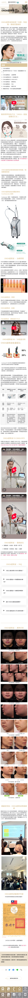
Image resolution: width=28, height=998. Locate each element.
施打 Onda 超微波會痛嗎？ (13, 602)
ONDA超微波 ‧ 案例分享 (9, 86)
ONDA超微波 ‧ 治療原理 (9, 75)
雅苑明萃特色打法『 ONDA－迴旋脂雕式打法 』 (14, 71)
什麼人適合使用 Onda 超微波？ (14, 570)
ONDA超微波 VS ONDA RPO (10, 79)
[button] (14, 570)
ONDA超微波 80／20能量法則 (10, 77)
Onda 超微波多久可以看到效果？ (15, 611)
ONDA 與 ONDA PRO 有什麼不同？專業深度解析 (13, 445)
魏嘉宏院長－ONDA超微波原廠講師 (12, 89)
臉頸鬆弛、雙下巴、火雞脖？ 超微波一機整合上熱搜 (14, 554)
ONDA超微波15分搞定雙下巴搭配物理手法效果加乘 (14, 159)
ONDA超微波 (6, 68)
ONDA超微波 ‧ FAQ (8, 84)
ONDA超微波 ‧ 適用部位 (9, 82)
